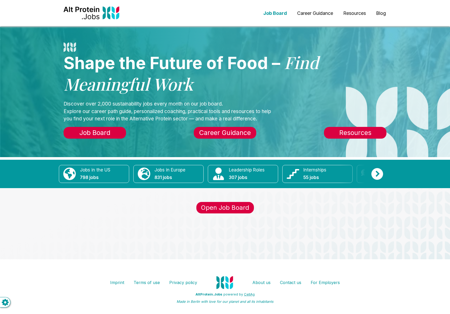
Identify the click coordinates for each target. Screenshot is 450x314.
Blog (381, 13)
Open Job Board (225, 207)
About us (261, 282)
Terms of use (147, 282)
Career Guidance (315, 13)
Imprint (117, 282)
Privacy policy (183, 282)
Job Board (94, 133)
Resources (354, 13)
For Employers (325, 282)
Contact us (290, 282)
